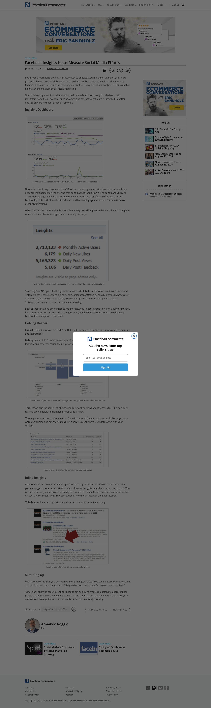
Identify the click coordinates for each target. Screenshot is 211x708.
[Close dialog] (134, 336)
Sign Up (105, 367)
